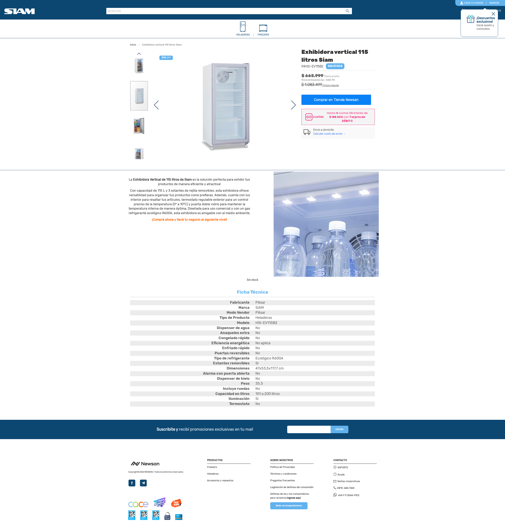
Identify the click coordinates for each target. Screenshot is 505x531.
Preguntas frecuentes (282, 480)
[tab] (338, 132)
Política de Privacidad (282, 467)
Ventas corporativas (348, 481)
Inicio (133, 44)
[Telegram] (144, 486)
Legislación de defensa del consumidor (292, 487)
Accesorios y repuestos (220, 480)
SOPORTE (343, 467)
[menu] (252, 29)
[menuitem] (243, 29)
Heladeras (213, 473)
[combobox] (229, 11)
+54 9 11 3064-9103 (348, 495)
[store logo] (53, 11)
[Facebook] (132, 486)
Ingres (494, 3)
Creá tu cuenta (473, 3)
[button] (156, 105)
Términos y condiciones (283, 473)
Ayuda (341, 474)
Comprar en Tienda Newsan (336, 100)
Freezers (212, 467)
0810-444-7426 (345, 488)
